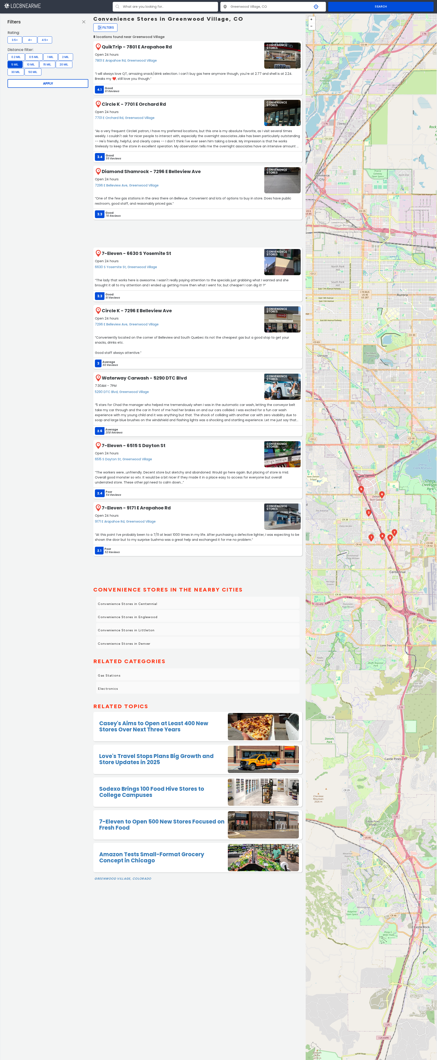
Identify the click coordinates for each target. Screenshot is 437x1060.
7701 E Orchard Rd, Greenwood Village (125, 118)
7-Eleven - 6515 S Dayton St (133, 445)
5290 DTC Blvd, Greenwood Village (122, 392)
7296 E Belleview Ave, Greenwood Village (127, 185)
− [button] (311, 26)
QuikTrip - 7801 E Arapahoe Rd (137, 47)
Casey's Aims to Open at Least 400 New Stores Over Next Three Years (153, 726)
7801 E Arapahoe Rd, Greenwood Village (126, 60)
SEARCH (381, 6)
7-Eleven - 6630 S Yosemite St (136, 253)
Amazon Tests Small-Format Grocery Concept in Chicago (151, 857)
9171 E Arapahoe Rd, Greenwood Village (125, 521)
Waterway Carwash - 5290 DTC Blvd (144, 378)
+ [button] (311, 19)
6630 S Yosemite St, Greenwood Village (126, 267)
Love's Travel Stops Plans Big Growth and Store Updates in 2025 (156, 759)
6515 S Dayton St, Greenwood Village (123, 459)
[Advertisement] (197, 233)
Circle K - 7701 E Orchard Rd (134, 104)
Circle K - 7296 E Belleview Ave (137, 310)
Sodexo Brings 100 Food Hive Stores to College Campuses (151, 791)
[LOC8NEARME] (22, 5)
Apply (48, 83)
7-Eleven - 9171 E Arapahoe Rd (136, 508)
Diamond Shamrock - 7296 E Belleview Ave (151, 171)
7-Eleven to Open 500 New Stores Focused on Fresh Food (162, 824)
